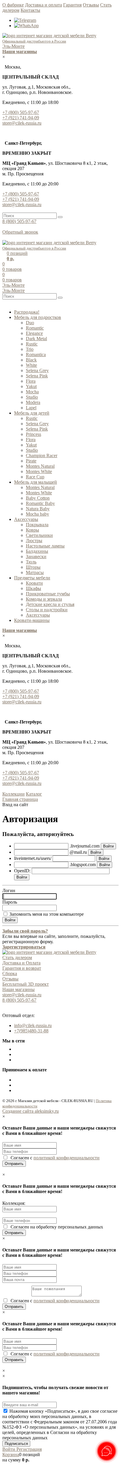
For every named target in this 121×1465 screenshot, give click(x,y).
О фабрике (13, 4)
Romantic (35, 327)
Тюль (31, 561)
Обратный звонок (20, 231)
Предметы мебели (32, 577)
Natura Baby (38, 508)
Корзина (10, 1454)
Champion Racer (41, 455)
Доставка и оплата (43, 4)
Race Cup (35, 476)
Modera (33, 402)
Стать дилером (17, 957)
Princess (33, 434)
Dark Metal (36, 338)
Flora (31, 381)
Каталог (34, 793)
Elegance (34, 333)
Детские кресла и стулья (50, 604)
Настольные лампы (45, 545)
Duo (30, 322)
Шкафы (33, 588)
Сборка (9, 973)
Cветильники (39, 535)
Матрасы (35, 572)
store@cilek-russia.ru (21, 123)
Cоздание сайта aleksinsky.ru (30, 1111)
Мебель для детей (31, 412)
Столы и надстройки (47, 609)
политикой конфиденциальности (66, 1157)
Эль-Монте (13, 46)
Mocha (32, 391)
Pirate (31, 460)
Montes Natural (40, 466)
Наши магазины (18, 989)
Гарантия (72, 4)
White (31, 365)
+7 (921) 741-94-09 (20, 117)
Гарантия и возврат (21, 968)
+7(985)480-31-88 (31, 1030)
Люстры (34, 540)
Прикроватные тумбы (48, 593)
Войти (9, 1449)
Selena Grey (37, 370)
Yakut (31, 386)
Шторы (33, 567)
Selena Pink (37, 375)
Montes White (39, 471)
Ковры (32, 529)
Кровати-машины (32, 620)
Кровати (34, 583)
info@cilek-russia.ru (33, 1025)
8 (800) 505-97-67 (19, 221)
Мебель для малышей (35, 482)
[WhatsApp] (26, 25)
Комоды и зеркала (44, 599)
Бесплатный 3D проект (25, 984)
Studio (32, 397)
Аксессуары (26, 519)
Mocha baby (37, 513)
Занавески (36, 556)
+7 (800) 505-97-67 (20, 112)
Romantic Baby (40, 503)
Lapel (31, 407)
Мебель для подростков (37, 317)
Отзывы (91, 4)
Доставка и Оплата (21, 962)
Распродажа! (26, 311)
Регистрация (29, 1449)
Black (31, 359)
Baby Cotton (38, 498)
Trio (29, 349)
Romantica (36, 354)
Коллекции (13, 793)
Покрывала (37, 524)
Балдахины (37, 551)
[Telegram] (25, 20)
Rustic (32, 343)
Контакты (30, 10)
